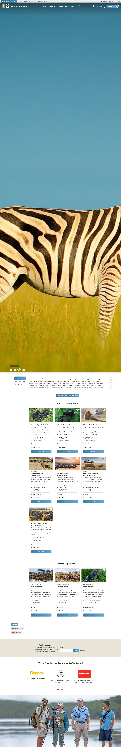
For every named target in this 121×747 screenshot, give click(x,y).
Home (12, 366)
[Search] (94, 6)
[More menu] (79, 6)
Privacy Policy (83, 650)
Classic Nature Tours (62, 395)
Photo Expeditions (73, 395)
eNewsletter (100, 6)
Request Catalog (112, 6)
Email (61, 647)
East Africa (16, 366)
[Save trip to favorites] (27, 369)
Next (76, 650)
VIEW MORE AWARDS (60, 689)
